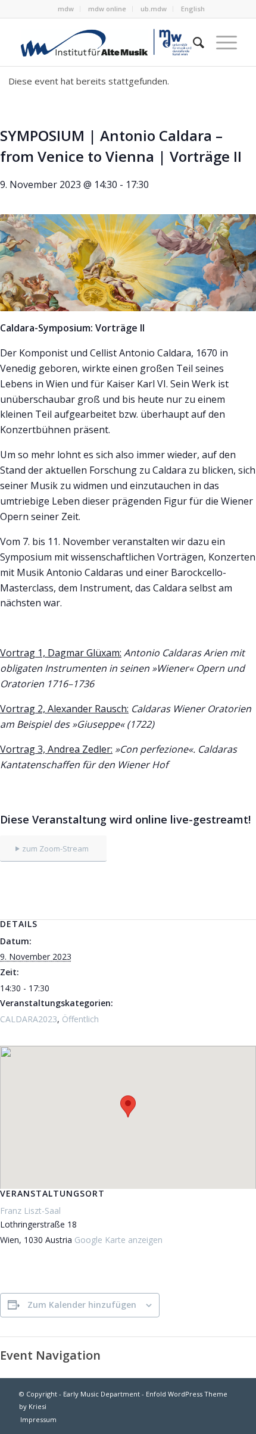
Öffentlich (80, 1019)
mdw (66, 8)
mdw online (107, 8)
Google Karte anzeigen (118, 1239)
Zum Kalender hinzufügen (81, 1304)
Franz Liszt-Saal (30, 1210)
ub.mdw (154, 8)
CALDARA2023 (28, 1019)
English (193, 8)
